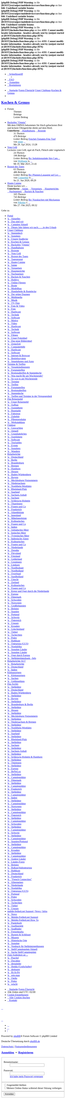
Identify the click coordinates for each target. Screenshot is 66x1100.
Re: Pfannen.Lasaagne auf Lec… (45, 175)
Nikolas (21, 202)
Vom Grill (12, 147)
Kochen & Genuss (15, 102)
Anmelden (7, 1052)
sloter (20, 141)
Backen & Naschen (34, 191)
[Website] (8, 1025)
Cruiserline (23, 177)
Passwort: (8, 1070)
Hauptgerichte (51, 188)
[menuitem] (10, 79)
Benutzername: (11, 1062)
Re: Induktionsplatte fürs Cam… (44, 158)
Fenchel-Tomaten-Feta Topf (42, 139)
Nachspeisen (15, 191)
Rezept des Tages (15, 166)
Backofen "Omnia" (16, 122)
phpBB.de (35, 1041)
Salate (25, 188)
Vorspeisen (36, 188)
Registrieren (25, 1052)
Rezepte (42, 130)
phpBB (17, 1036)
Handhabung (28, 130)
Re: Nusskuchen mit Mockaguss (44, 199)
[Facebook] (8, 1028)
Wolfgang (22, 161)
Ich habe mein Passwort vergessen (26, 1076)
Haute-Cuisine (14, 183)
